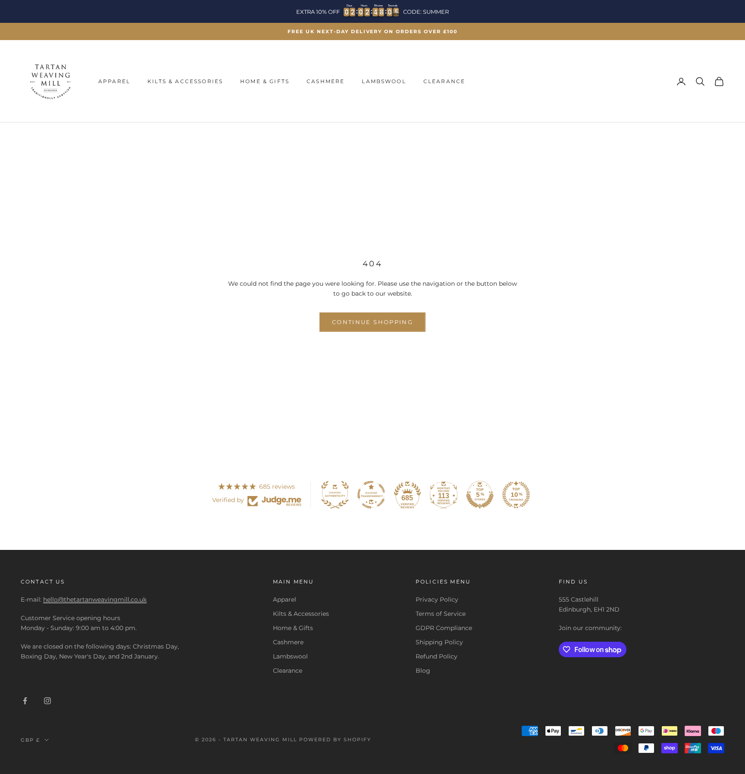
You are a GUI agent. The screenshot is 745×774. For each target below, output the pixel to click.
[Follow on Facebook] (25, 700)
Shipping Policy (439, 642)
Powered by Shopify (335, 740)
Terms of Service (441, 614)
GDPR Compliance (444, 628)
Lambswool (384, 81)
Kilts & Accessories (185, 81)
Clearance (444, 81)
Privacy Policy (437, 599)
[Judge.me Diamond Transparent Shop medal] (371, 495)
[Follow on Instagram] (47, 700)
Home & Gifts (264, 81)
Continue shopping (372, 321)
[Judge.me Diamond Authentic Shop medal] (335, 495)
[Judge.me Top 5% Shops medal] (480, 495)
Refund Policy (436, 656)
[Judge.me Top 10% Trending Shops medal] (516, 495)
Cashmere (325, 81)
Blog (423, 670)
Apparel (114, 81)
